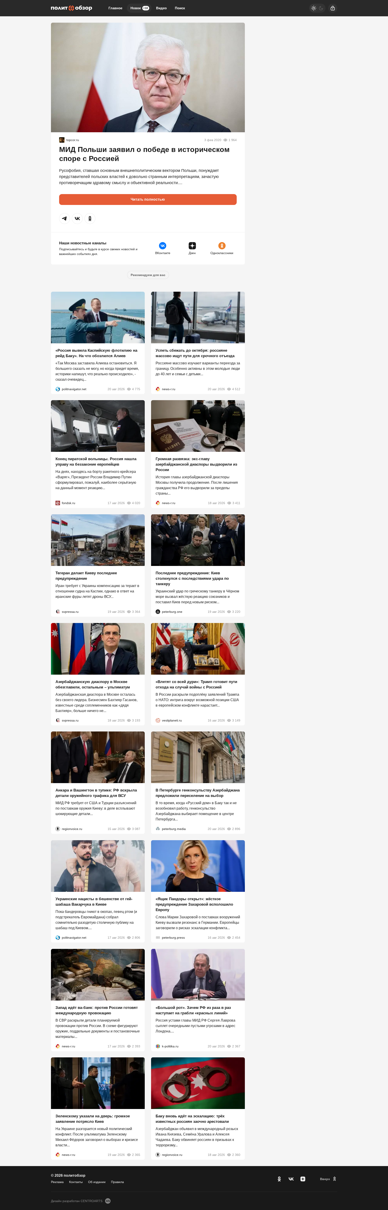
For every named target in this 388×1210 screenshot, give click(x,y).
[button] (64, 218)
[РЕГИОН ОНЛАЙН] (158, 389)
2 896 (236, 829)
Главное (115, 8)
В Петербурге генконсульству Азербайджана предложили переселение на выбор (198, 793)
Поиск (180, 8)
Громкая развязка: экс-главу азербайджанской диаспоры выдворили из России (196, 464)
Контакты (76, 1182)
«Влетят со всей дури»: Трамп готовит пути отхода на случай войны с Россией (196, 684)
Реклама (57, 1182)
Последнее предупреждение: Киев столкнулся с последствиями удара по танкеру (192, 578)
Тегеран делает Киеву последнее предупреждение (86, 576)
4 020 (136, 503)
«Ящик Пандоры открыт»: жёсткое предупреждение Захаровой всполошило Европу (194, 904)
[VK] (291, 1179)
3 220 (236, 611)
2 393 (136, 1046)
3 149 (236, 720)
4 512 (236, 389)
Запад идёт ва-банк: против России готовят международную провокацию (96, 1010)
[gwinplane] (61, 139)
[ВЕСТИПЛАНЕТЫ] (158, 720)
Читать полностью (148, 199)
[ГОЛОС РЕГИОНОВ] (58, 829)
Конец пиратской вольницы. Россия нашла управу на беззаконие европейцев (95, 462)
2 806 (136, 937)
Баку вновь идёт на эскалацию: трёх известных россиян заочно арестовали (192, 1119)
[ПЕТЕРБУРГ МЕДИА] (158, 829)
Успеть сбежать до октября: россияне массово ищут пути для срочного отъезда (195, 353)
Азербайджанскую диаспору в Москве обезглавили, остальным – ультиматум (92, 684)
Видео (161, 8)
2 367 (236, 1046)
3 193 (136, 720)
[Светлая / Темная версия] (317, 8)
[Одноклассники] (279, 1179)
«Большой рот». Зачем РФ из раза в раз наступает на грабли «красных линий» (193, 1010)
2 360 (236, 1155)
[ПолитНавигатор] (58, 389)
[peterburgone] (158, 612)
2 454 (236, 937)
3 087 (136, 829)
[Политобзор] (71, 8)
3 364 (136, 611)
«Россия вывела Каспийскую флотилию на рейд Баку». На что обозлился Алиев (96, 353)
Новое (139, 8)
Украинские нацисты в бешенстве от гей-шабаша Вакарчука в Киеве (94, 902)
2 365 (136, 1155)
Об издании (97, 1182)
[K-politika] (158, 1046)
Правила (117, 1182)
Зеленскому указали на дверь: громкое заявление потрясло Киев (92, 1119)
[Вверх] (328, 1179)
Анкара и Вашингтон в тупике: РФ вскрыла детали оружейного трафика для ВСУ (96, 793)
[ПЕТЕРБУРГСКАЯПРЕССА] (158, 937)
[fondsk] (58, 503)
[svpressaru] (58, 612)
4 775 (136, 389)
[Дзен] (302, 1179)
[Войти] (332, 8)
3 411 (236, 503)
